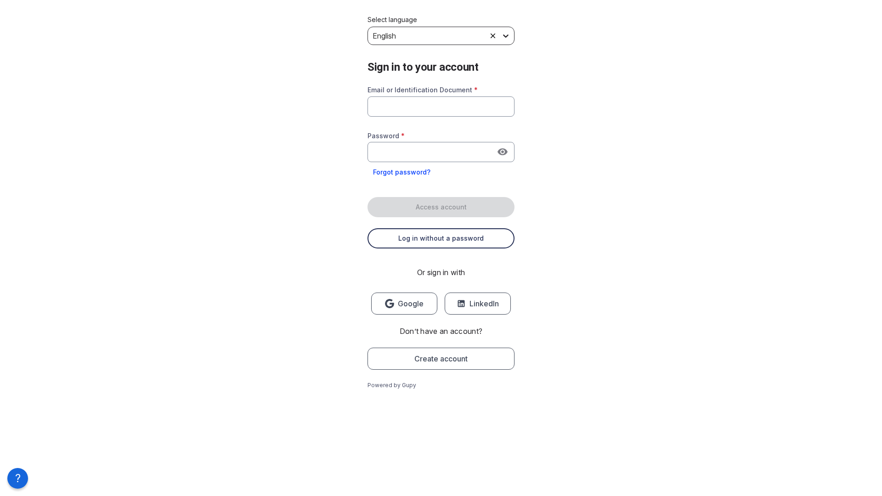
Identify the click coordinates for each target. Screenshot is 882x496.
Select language (392, 20)
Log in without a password (441, 238)
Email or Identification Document (423, 90)
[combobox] (441, 106)
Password (386, 136)
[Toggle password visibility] (502, 152)
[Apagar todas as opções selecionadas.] (493, 36)
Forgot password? (401, 172)
